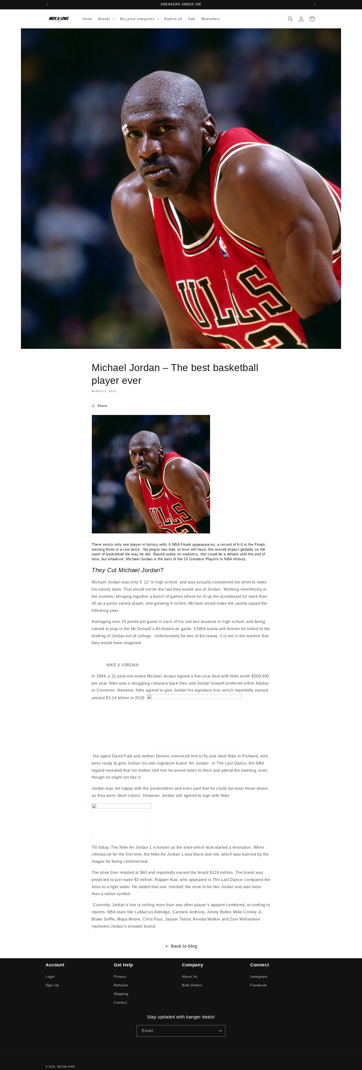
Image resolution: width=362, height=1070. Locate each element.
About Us (189, 976)
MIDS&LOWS (66, 1066)
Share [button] (102, 406)
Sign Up (52, 985)
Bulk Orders (192, 985)
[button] (106, 19)
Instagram (258, 976)
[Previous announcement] (47, 4)
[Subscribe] (219, 1031)
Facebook (258, 985)
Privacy (120, 976)
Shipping (121, 994)
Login (50, 976)
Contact (120, 1002)
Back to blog (184, 946)
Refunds (121, 985)
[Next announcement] (314, 4)
